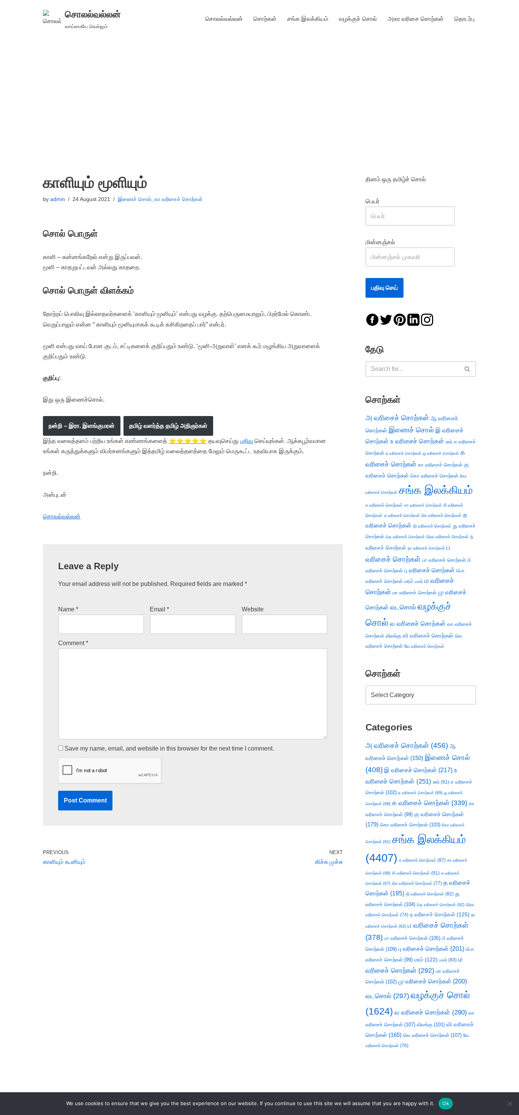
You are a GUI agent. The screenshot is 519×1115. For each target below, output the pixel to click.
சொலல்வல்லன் (224, 19)
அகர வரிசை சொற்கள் (416, 19)
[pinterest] (400, 319)
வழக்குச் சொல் (358, 19)
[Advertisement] (259, 94)
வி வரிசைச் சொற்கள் (428, 635)
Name (68, 609)
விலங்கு (393, 636)
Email (159, 609)
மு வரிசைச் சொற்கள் (432, 981)
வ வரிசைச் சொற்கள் (418, 623)
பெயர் (380, 201)
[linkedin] (413, 319)
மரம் (408, 581)
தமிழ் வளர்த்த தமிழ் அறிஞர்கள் (168, 425)
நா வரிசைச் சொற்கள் (426, 548)
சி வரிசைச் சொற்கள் (416, 873)
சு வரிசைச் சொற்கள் (402, 515)
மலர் (419, 581)
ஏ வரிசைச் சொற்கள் (403, 453)
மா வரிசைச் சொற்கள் (414, 592)
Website (253, 609)
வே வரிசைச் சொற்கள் (424, 646)
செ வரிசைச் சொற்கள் (441, 515)
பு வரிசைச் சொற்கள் (429, 570)
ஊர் (449, 441)
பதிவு (246, 441)
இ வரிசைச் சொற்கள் (418, 769)
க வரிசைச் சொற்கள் (429, 803)
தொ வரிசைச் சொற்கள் (447, 536)
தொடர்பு (464, 19)
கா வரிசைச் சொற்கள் (178, 199)
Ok (445, 1103)
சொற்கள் (265, 19)
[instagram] (427, 319)
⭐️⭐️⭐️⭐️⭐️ (188, 441)
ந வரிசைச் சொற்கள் (440, 914)
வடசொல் (403, 607)
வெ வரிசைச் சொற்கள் (432, 1035)
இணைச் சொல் (134, 199)
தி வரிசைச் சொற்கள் (432, 526)
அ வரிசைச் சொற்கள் (397, 417)
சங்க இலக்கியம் (307, 19)
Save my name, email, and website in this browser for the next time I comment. (169, 748)
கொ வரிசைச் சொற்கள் (434, 476)
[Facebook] (372, 319)
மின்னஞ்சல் (381, 242)
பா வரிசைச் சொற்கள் (444, 560)
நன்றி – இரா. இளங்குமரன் (82, 425)
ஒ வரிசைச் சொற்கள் (441, 453)
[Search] (467, 369)
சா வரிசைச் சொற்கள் (423, 505)
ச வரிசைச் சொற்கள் (384, 505)
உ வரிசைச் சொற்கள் (417, 441)
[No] (509, 1103)
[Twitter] (386, 319)
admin (57, 199)
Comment (73, 643)
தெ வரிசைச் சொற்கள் (405, 536)
